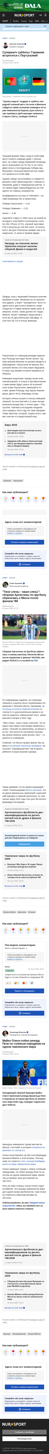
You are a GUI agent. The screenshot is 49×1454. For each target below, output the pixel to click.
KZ (41, 15)
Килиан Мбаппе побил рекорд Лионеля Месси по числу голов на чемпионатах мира (25, 1296)
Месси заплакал (34, 790)
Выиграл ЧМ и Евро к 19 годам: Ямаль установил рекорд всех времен (25, 865)
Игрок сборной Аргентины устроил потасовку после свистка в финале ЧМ (25, 876)
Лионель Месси (9, 912)
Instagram (26, 564)
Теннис (24, 21)
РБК (36, 660)
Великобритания (19, 1334)
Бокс (31, 21)
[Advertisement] (24, 136)
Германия (7, 481)
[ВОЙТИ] (45, 15)
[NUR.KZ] (24, 15)
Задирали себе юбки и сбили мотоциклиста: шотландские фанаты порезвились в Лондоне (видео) (25, 443)
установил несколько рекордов (25, 746)
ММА (37, 21)
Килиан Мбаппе (34, 1334)
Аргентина (22, 912)
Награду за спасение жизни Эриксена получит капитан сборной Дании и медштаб (21, 246)
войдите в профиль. (15, 533)
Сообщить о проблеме (24, 1432)
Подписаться (24, 844)
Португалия (17, 481)
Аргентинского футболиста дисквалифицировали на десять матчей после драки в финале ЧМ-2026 (24, 816)
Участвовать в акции (12, 261)
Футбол (16, 21)
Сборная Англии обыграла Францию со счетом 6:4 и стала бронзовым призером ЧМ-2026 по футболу (25, 1283)
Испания (31, 912)
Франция (6, 1334)
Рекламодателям (24, 1439)
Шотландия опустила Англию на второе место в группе (24, 432)
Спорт (5, 21)
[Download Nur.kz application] (24, 6)
